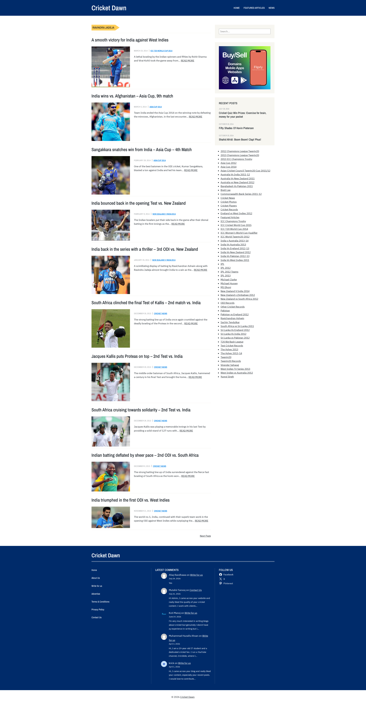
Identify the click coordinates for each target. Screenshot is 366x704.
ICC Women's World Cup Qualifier (239, 232)
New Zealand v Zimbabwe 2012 (238, 295)
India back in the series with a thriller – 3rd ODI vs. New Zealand (145, 249)
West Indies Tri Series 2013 (235, 369)
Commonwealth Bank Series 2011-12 (241, 194)
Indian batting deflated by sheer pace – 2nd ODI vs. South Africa (145, 455)
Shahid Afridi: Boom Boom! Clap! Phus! (240, 139)
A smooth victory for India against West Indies (130, 39)
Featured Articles (230, 217)
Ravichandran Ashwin (232, 318)
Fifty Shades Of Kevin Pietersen (236, 128)
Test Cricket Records (232, 345)
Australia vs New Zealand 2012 (237, 182)
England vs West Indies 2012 (236, 213)
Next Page (205, 535)
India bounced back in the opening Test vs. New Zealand (139, 203)
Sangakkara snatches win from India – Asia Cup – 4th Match (142, 149)
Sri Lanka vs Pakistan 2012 (235, 337)
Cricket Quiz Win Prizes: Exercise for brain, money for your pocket (242, 115)
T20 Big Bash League (232, 341)
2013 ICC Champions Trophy (236, 159)
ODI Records (227, 302)
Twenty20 (226, 357)
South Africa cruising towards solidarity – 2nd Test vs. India (141, 409)
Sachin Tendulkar (230, 322)
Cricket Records (229, 209)
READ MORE (187, 60)
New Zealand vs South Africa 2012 (239, 298)
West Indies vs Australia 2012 (237, 372)
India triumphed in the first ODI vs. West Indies (131, 500)
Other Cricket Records (233, 306)
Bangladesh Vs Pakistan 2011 (237, 186)
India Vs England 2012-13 (235, 248)
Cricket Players (229, 205)
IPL (222, 264)
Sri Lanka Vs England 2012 (235, 330)
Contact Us (196, 590)
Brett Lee (225, 190)
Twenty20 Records (231, 361)
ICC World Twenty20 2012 (235, 236)
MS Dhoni (226, 287)
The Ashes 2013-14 (231, 353)
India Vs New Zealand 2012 (236, 252)
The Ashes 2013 (229, 349)
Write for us (196, 574)
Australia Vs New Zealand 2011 (238, 178)
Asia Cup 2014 (156, 106)
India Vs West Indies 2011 (235, 260)
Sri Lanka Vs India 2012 (233, 333)
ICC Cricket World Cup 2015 (236, 225)
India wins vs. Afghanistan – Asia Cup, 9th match (132, 95)
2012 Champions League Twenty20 (240, 151)
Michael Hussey (229, 283)
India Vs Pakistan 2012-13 (235, 256)
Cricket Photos (229, 201)
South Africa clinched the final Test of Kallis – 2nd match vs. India (146, 302)
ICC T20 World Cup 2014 (161, 50)
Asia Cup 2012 (228, 163)
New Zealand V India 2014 (164, 214)
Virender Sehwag (230, 365)
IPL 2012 (226, 267)
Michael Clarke (229, 279)
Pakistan (225, 310)
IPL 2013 (226, 275)
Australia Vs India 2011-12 (235, 174)
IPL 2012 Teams (229, 271)
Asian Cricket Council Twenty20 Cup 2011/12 (245, 170)
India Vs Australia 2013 (233, 244)
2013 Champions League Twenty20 (240, 155)
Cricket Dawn (109, 7)
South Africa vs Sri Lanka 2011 (237, 326)
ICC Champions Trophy (233, 221)
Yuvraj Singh (227, 376)
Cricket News (160, 313)
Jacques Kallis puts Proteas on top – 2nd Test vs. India (137, 356)
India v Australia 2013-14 (234, 240)
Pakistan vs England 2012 (235, 314)
